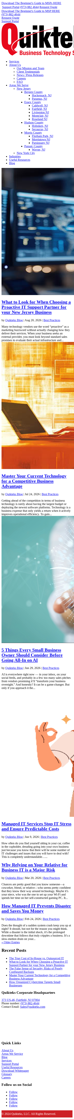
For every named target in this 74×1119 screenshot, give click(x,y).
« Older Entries (11, 942)
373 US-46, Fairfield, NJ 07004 (21, 1000)
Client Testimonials (28, 71)
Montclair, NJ (40, 115)
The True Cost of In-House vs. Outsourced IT (36, 958)
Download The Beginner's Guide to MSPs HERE (31, 3)
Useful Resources (19, 159)
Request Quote (48, 7)
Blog (12, 163)
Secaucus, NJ (40, 129)
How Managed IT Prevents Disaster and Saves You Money (36, 908)
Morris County (33, 132)
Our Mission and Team (30, 68)
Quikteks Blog (14, 320)
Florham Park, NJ (42, 136)
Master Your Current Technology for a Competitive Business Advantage (34, 481)
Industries (15, 156)
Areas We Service (12, 1053)
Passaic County (33, 146)
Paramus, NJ (39, 98)
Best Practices (51, 320)
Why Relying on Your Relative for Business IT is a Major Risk (35, 867)
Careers (21, 78)
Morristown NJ (41, 139)
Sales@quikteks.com (32, 1006)
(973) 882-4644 (11, 14)
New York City (26, 153)
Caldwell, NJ (40, 105)
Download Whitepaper (15, 1070)
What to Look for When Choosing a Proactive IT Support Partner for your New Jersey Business (36, 307)
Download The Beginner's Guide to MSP (31, 11)
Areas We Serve (18, 85)
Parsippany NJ (40, 142)
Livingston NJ (40, 112)
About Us (15, 64)
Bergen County (33, 92)
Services (14, 61)
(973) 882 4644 (29, 7)
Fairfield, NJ (39, 109)
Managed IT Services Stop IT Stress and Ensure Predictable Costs (36, 826)
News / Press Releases (30, 75)
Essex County (32, 102)
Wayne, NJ (38, 149)
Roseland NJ (39, 119)
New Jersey (24, 88)
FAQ (20, 81)
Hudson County (33, 122)
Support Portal (10, 7)
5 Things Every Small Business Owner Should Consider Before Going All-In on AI (32, 655)
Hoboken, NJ (40, 125)
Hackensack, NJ (41, 95)
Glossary (7, 1074)
